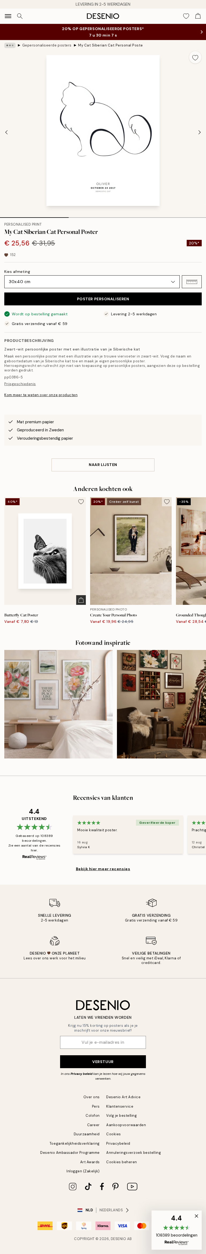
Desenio (118, 1239)
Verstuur (102, 1061)
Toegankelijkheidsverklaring (75, 1143)
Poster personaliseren (103, 299)
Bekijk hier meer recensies (103, 868)
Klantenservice (119, 1106)
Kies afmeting (17, 271)
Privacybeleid (118, 1143)
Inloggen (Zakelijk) (83, 1171)
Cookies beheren (121, 1162)
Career (93, 1125)
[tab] (34, 216)
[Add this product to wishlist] (195, 57)
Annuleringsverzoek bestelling (133, 1152)
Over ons (91, 1097)
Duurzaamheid (87, 1134)
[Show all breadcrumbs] (10, 45)
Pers (96, 1106)
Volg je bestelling (121, 1115)
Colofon (93, 1115)
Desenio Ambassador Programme (70, 1152)
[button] (192, 281)
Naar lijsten (103, 464)
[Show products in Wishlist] (186, 16)
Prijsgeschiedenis (20, 384)
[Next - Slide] (199, 132)
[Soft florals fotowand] (58, 704)
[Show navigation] (8, 16)
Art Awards (90, 1162)
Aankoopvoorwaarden (126, 1125)
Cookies (113, 1134)
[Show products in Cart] (198, 16)
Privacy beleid (82, 1074)
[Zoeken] (20, 16)
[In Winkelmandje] (81, 600)
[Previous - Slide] (6, 132)
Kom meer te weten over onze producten (41, 395)
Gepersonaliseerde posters (47, 45)
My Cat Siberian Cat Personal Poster (110, 45)
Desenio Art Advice (123, 1097)
